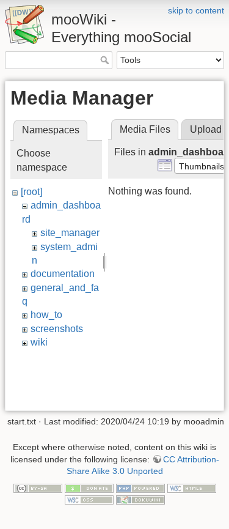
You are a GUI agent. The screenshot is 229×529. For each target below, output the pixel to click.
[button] (201, 166)
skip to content (196, 10)
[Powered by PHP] (140, 487)
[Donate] (89, 487)
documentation (63, 273)
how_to (46, 314)
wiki (39, 342)
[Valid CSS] (89, 499)
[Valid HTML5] (191, 487)
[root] (31, 192)
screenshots (57, 329)
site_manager (70, 233)
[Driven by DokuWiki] (140, 499)
